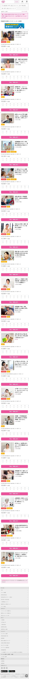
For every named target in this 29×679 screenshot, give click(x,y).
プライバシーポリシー (10, 677)
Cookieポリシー (17, 677)
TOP (2, 590)
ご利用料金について (4, 601)
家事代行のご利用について (6, 604)
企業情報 (2, 661)
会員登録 (4, 580)
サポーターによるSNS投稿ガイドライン (13, 675)
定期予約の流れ (4, 626)
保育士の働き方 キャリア (5, 640)
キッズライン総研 (4, 633)
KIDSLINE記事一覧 (4, 635)
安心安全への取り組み (5, 599)
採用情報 (2, 663)
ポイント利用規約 (22, 675)
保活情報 (2, 638)
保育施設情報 (3, 649)
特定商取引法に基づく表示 (24, 677)
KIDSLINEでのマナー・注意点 (6, 597)
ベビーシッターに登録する (6, 610)
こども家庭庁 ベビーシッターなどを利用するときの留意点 (11, 652)
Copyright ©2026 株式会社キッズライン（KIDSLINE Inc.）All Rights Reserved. (14, 674)
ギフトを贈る (3, 606)
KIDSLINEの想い (4, 594)
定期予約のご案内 (4, 629)
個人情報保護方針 (3, 677)
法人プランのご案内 (4, 645)
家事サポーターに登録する (6, 613)
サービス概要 (3, 592)
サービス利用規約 (3, 675)
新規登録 (16, 1)
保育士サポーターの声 (5, 615)
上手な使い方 (3, 622)
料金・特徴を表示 (14, 55)
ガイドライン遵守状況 (5, 647)
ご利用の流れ (3, 624)
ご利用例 (2, 619)
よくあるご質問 (4, 656)
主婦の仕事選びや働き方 (5, 642)
